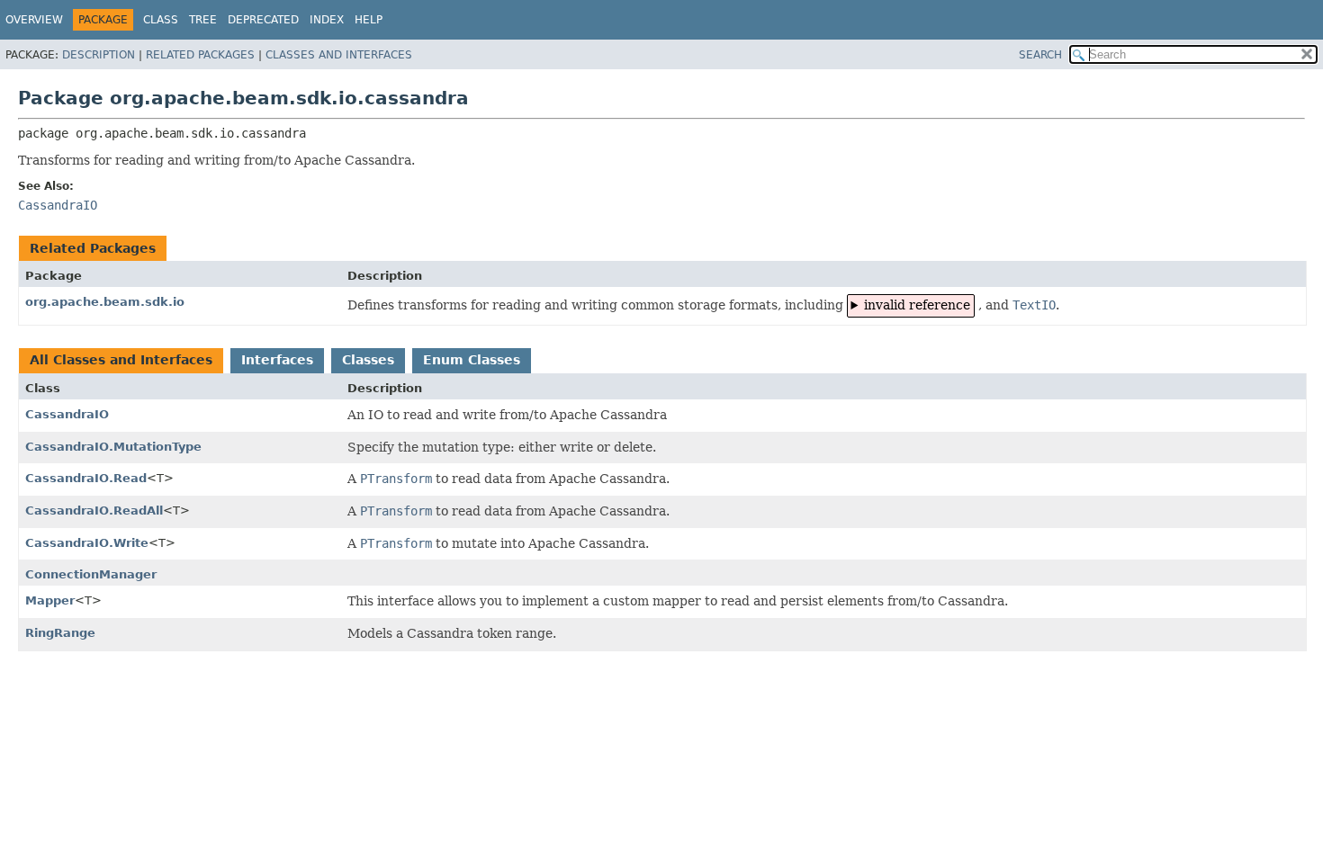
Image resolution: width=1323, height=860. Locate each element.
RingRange (60, 633)
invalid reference (917, 305)
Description (98, 55)
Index (327, 19)
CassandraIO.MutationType (113, 446)
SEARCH (1040, 55)
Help (368, 19)
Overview (34, 19)
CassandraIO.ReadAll (94, 510)
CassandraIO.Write (86, 543)
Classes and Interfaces (339, 55)
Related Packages (200, 55)
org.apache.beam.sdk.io (104, 302)
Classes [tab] (368, 360)
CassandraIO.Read (86, 478)
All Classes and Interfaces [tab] (121, 360)
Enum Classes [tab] (471, 360)
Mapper (50, 600)
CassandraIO (67, 414)
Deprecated (263, 19)
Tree (203, 19)
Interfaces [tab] (277, 360)
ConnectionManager (91, 574)
